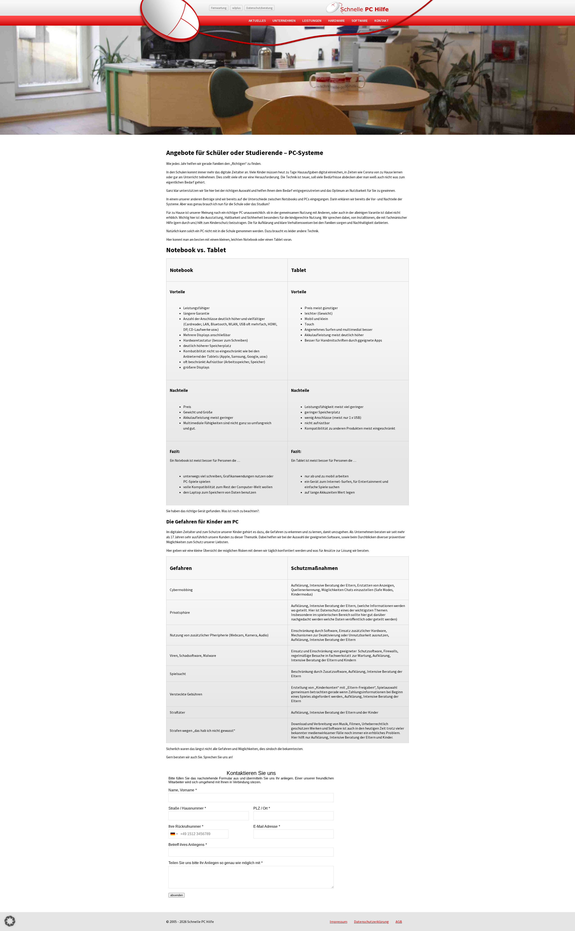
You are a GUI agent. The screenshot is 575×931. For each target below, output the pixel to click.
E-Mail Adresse (265, 826)
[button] (10, 921)
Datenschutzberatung (259, 8)
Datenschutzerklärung (371, 921)
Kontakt (381, 20)
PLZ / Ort (260, 808)
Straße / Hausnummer (185, 808)
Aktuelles (257, 20)
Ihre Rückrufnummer (184, 826)
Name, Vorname (181, 790)
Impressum (338, 921)
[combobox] (174, 834)
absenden (176, 895)
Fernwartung (218, 8)
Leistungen (311, 20)
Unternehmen (284, 20)
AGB (399, 921)
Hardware (336, 20)
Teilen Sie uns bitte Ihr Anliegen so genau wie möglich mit (214, 863)
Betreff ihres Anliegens (186, 845)
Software (360, 20)
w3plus (236, 8)
